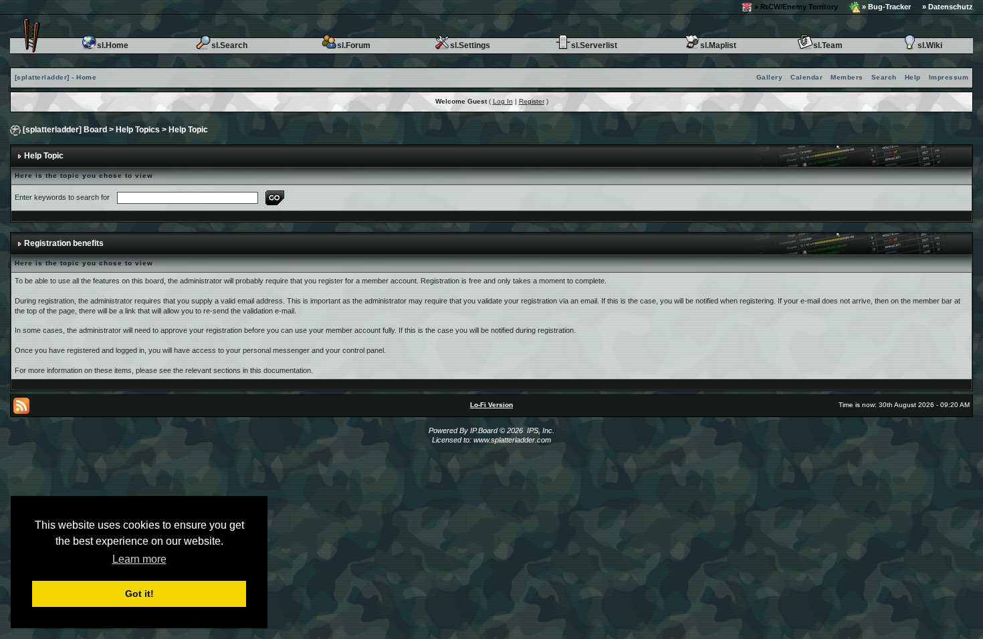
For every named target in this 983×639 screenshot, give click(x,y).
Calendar (806, 77)
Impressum (949, 77)
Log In (503, 101)
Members (847, 77)
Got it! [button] (139, 593)
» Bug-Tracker (885, 7)
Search (884, 77)
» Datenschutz (947, 7)
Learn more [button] (139, 559)
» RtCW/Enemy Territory (795, 7)
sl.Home (112, 45)
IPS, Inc (539, 430)
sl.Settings (470, 45)
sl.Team (828, 45)
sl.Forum (353, 45)
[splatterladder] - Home (56, 77)
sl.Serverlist (594, 45)
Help (913, 77)
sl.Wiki (929, 45)
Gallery (769, 77)
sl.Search (229, 45)
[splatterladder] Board (65, 129)
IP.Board (484, 430)
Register (531, 101)
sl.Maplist (718, 45)
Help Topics (138, 129)
